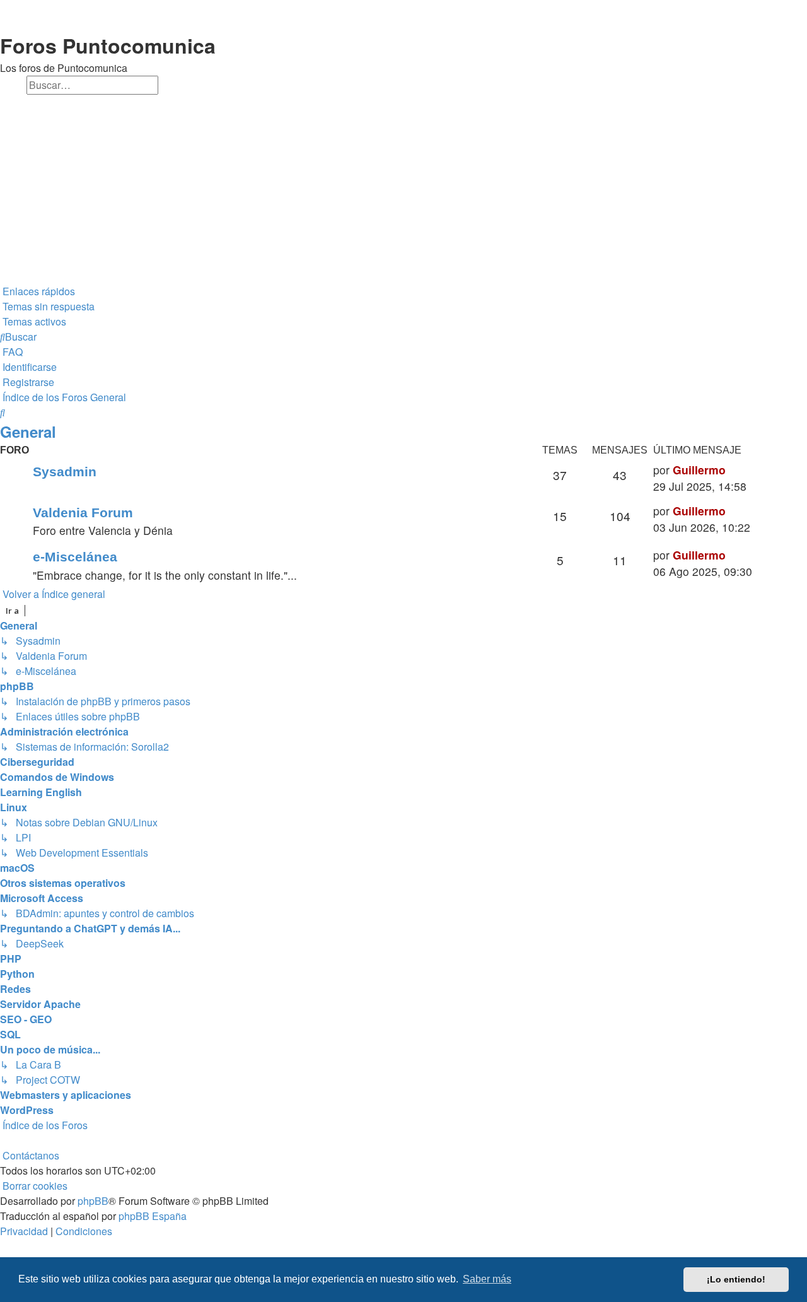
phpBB (93, 1201)
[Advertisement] (403, 189)
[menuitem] (47, 306)
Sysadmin (64, 471)
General (28, 431)
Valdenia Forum (83, 512)
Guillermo (699, 470)
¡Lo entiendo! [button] (736, 1279)
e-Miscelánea (75, 556)
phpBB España (153, 1216)
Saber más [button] (487, 1279)
